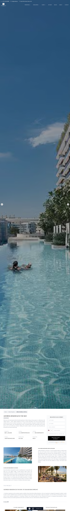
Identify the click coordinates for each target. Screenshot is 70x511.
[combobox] (49, 430)
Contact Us (38, 508)
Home (5, 411)
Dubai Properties (11, 411)
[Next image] (68, 204)
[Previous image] (2, 204)
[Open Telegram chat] (29, 509)
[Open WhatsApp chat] (33, 509)
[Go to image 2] (35, 407)
